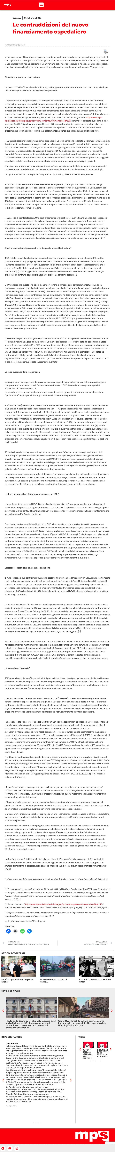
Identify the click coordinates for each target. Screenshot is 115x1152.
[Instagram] (17, 1148)
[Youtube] (10, 1148)
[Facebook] (3, 1148)
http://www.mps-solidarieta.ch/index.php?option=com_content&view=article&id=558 (63, 904)
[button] (41, 5)
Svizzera (17, 17)
